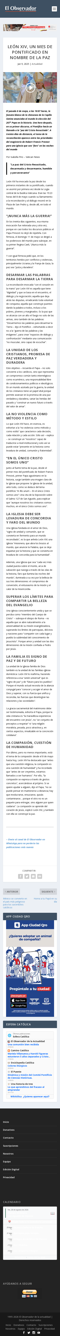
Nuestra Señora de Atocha (28, 1227)
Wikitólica (16, 1096)
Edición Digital (11, 1169)
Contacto (8, 1137)
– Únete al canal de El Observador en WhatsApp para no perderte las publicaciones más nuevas (25, 843)
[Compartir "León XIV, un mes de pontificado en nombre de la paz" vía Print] (39, 876)
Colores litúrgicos (17, 1065)
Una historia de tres (22, 1083)
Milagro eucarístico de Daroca (30, 1239)
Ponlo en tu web (36, 1257)
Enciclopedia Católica (22, 1062)
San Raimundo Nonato (26, 1233)
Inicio (6, 1121)
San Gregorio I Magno (26, 1250)
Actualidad (37, 63)
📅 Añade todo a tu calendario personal (30, 1221)
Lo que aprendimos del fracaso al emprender (26, 1088)
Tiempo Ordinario (17, 1212)
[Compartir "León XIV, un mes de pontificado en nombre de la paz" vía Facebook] (20, 876)
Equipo (7, 1161)
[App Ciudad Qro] (30, 968)
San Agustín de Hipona (20, 1215)
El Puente (16, 1071)
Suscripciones (10, 1145)
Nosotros (8, 1153)
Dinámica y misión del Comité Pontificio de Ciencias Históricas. (30, 1076)
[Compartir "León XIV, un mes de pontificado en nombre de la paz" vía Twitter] (27, 876)
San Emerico (20, 1244)
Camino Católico (20, 1050)
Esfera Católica (21, 1036)
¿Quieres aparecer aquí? (36, 1096)
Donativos (8, 1129)
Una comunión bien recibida (23, 1044)
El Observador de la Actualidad (28, 1041)
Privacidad (9, 1177)
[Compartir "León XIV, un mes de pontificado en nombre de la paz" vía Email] (33, 876)
